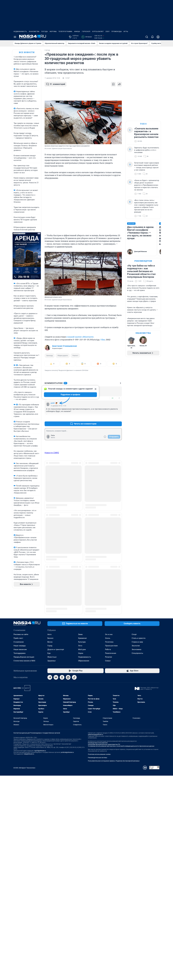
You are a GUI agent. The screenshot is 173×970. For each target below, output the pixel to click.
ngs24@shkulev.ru (40, 734)
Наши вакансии (20, 633)
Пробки (87, 37)
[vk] (56, 661)
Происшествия (111, 630)
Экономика (136, 633)
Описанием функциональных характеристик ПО (104, 728)
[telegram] (49, 661)
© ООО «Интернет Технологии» (24, 752)
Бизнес (50, 622)
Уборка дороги (62, 355)
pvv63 (53, 403)
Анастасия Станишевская (64, 346)
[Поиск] (147, 37)
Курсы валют (98, 31)
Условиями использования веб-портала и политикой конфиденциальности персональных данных (121, 730)
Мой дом (82, 633)
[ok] (62, 661)
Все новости (26, 52)
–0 (119, 418)
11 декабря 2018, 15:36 (52, 78)
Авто (49, 618)
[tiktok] (74, 661)
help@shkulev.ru (29, 738)
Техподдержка (19, 637)
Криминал (82, 622)
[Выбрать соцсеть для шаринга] (119, 84)
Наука (80, 637)
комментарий (57, 84)
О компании (19, 626)
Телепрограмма (65, 31)
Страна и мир (137, 626)
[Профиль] (158, 37)
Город (49, 630)
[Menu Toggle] (15, 37)
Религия (108, 641)
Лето (80, 630)
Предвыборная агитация (24, 641)
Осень (107, 622)
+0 (112, 398)
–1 (119, 398)
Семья (107, 645)
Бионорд (49, 355)
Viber (102, 339)
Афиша (77, 31)
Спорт (134, 618)
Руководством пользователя (98, 727)
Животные (51, 641)
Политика (109, 626)
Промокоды (116, 31)
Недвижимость (20, 31)
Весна (49, 626)
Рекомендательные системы (97, 741)
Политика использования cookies (99, 738)
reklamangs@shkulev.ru (95, 718)
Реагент (75, 355)
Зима (80, 618)
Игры (126, 31)
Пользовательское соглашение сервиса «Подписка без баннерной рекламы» (114, 745)
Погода (44, 31)
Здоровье (51, 645)
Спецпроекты (137, 637)
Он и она (108, 618)
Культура (82, 626)
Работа (108, 633)
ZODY (108, 31)
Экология (136, 630)
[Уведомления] (152, 37)
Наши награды (20, 630)
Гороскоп (86, 31)
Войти (53, 437)
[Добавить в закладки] (113, 84)
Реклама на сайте (21, 618)
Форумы (53, 31)
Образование (83, 645)
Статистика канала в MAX (24, 645)
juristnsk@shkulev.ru (67, 736)
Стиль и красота (138, 622)
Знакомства (34, 31)
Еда (48, 637)
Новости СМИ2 (52, 452)
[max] (68, 661)
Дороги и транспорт (55, 633)
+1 (112, 418)
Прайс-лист (18, 622)
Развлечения (110, 637)
